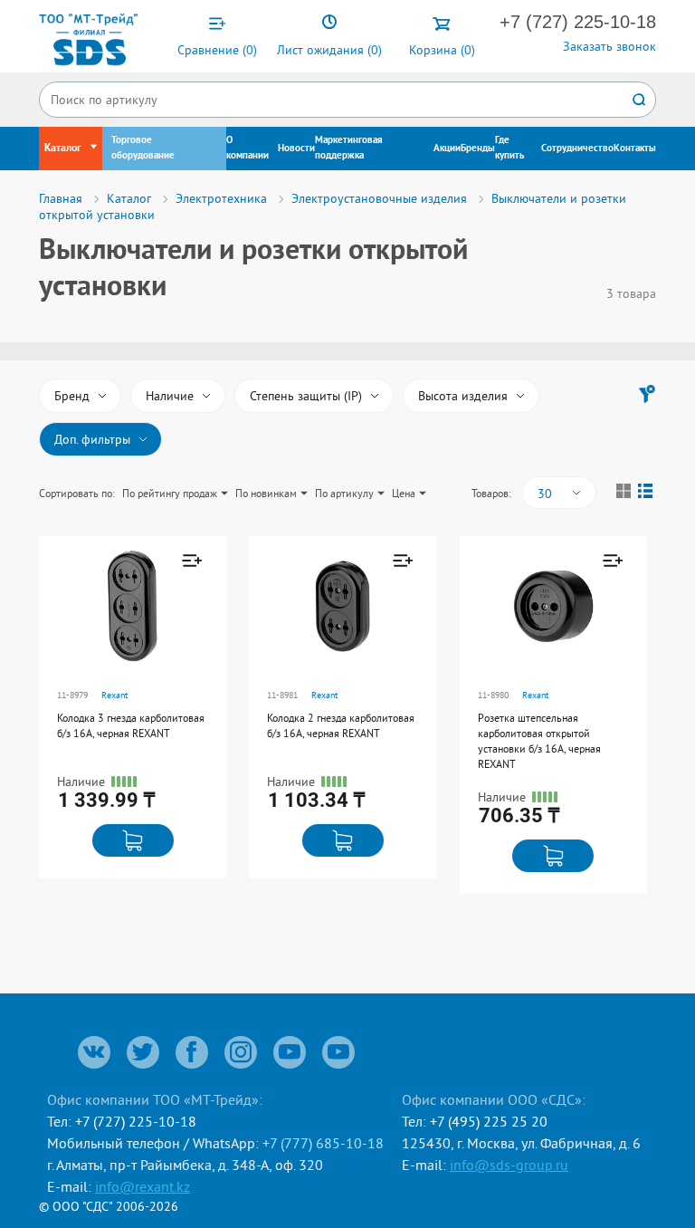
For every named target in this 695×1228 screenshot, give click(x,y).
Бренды (478, 148)
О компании (247, 148)
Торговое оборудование (143, 148)
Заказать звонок (609, 46)
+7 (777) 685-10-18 (323, 1143)
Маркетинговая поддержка (349, 148)
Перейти (129, 642)
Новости (296, 148)
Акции (447, 148)
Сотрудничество (577, 148)
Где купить (509, 148)
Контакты (635, 148)
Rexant (114, 695)
